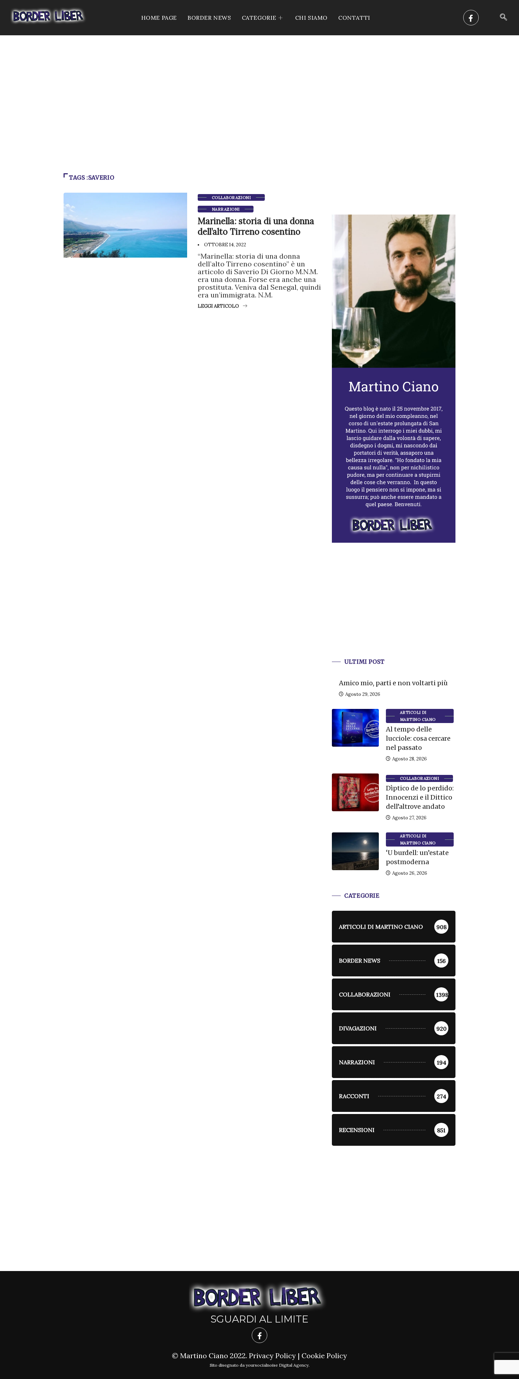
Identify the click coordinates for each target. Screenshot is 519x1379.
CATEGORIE (259, 17)
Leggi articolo (218, 306)
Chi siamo (311, 17)
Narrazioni (225, 209)
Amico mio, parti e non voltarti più (393, 683)
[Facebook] (471, 17)
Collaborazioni (231, 197)
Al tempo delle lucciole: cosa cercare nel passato (418, 738)
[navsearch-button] (503, 18)
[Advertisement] (259, 88)
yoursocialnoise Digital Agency (277, 1365)
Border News (209, 17)
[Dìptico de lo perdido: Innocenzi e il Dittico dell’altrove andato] (355, 792)
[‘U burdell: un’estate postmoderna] (355, 851)
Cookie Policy (324, 1355)
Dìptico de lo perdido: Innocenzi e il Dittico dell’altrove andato (420, 797)
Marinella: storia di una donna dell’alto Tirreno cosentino (256, 226)
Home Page (159, 17)
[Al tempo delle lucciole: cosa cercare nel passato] (355, 727)
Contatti (354, 17)
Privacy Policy (272, 1355)
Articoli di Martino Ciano (418, 716)
